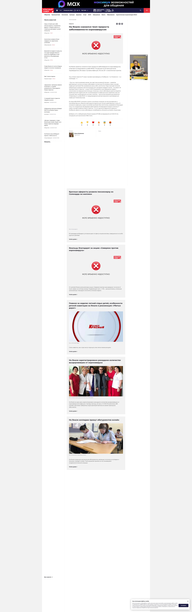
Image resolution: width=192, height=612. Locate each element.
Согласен (183, 605)
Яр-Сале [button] (83, 10)
